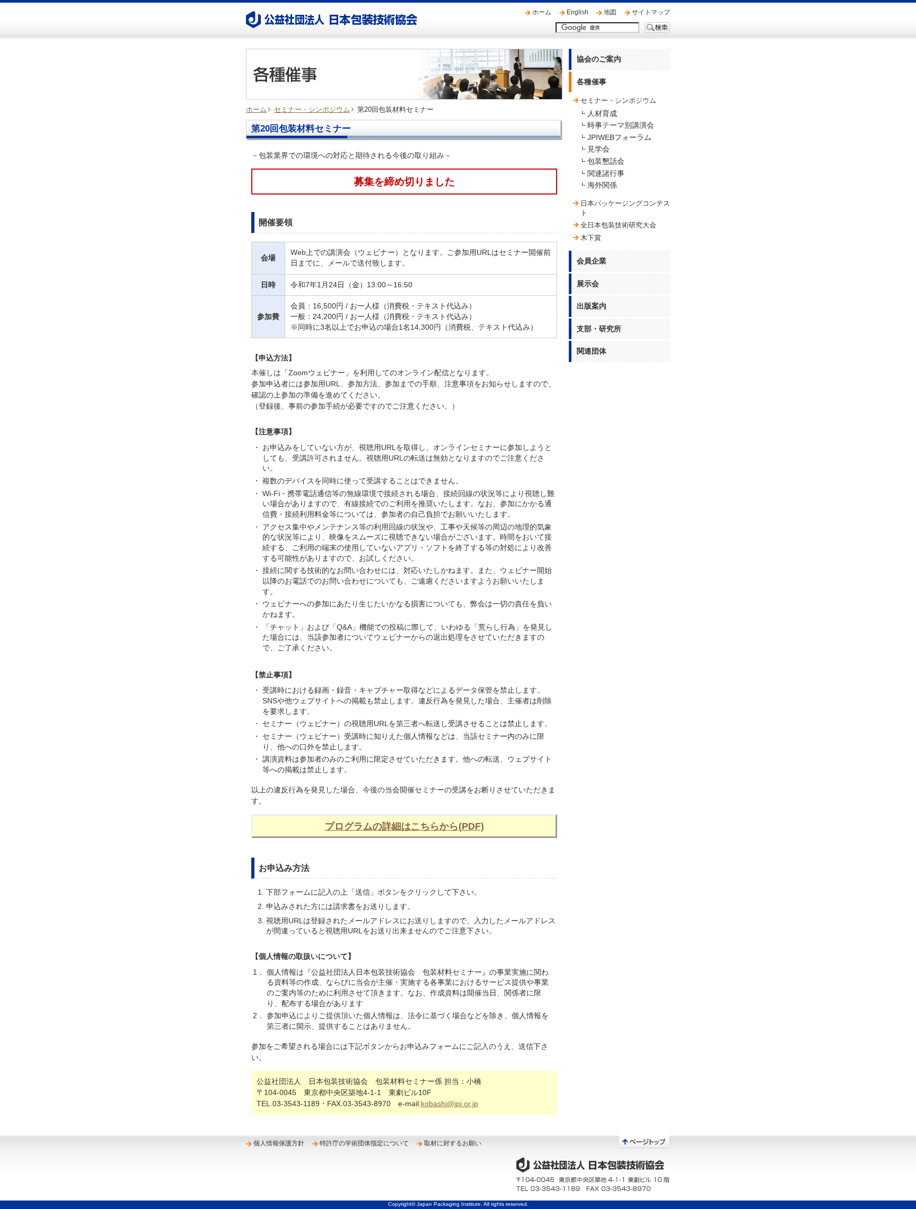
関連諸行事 (605, 173)
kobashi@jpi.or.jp (449, 1103)
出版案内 (591, 306)
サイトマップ (651, 12)
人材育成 (602, 113)
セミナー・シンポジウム (312, 109)
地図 (610, 12)
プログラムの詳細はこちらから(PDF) (404, 826)
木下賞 (590, 238)
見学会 (598, 149)
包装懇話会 (605, 161)
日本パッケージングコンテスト (625, 208)
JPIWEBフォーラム (619, 137)
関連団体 (591, 351)
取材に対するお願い (452, 1143)
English (577, 12)
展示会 (588, 283)
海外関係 (602, 185)
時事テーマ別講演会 (620, 125)
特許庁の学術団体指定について (364, 1143)
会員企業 (591, 261)
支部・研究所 (599, 328)
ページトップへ (644, 1142)
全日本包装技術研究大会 (618, 225)
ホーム (541, 12)
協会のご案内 (599, 59)
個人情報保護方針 (278, 1143)
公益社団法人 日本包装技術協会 (331, 20)
